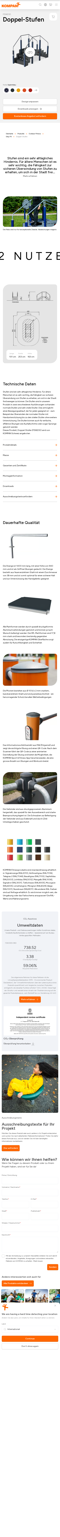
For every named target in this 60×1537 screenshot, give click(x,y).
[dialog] (30, 768)
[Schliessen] (55, 1306)
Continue (30, 1338)
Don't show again (30, 1346)
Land (4, 1324)
